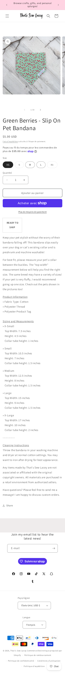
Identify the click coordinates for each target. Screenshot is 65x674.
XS (7, 164)
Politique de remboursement (37, 655)
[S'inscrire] (54, 548)
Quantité (7, 172)
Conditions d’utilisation (48, 661)
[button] (7, 16)
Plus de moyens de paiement (32, 211)
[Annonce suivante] (58, 5)
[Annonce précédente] (7, 5)
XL (54, 165)
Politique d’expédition (34, 666)
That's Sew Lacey (18, 650)
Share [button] (9, 505)
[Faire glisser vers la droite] (40, 110)
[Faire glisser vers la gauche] (25, 110)
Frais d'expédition (10, 141)
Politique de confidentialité (21, 661)
